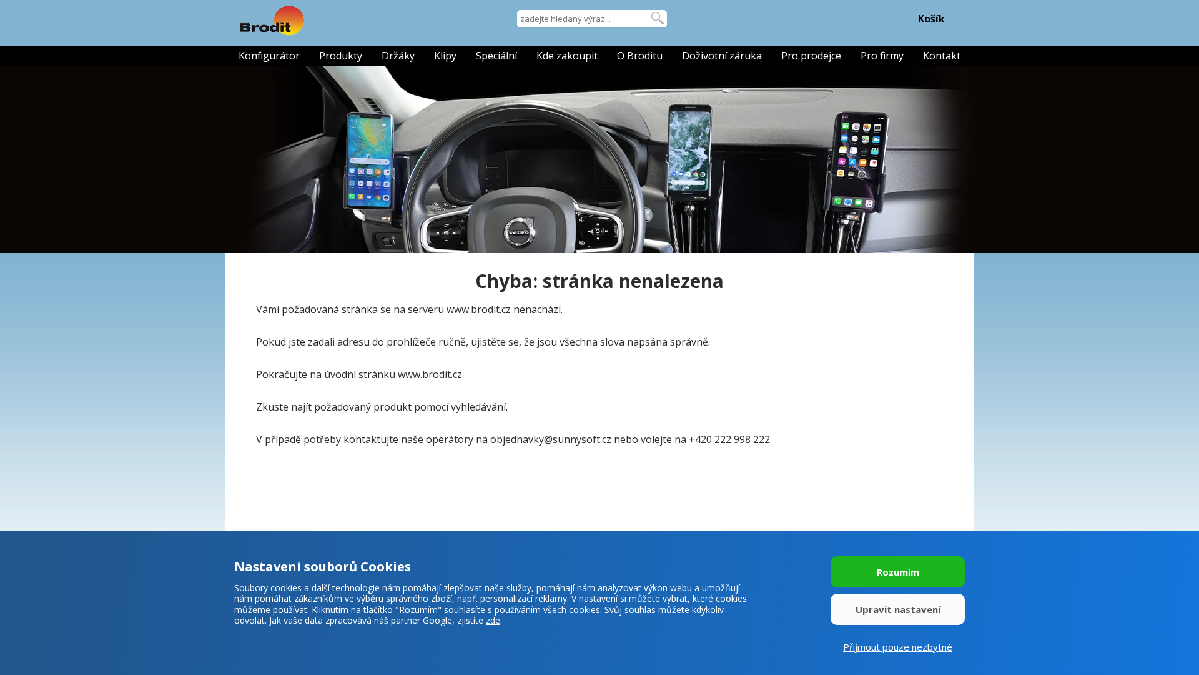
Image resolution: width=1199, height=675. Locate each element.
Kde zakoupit (567, 55)
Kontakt (941, 55)
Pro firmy (882, 55)
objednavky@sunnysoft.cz (550, 439)
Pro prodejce (811, 55)
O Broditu (640, 55)
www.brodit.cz (430, 374)
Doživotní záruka (722, 55)
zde (493, 620)
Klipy (445, 55)
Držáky (398, 55)
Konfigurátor (269, 55)
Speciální (496, 55)
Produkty (340, 55)
